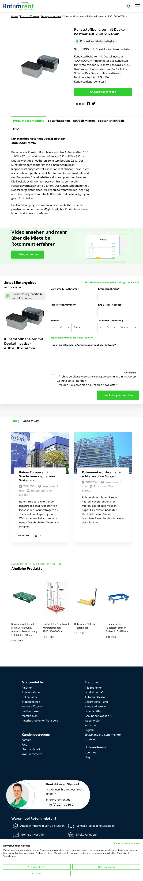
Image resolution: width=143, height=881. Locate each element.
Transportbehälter (51, 16)
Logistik (89, 730)
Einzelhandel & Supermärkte (103, 734)
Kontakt (26, 740)
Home (14, 16)
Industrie (90, 725)
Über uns (90, 752)
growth (39, 535)
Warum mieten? (32, 754)
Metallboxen (29, 716)
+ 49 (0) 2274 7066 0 (60, 804)
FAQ (16, 129)
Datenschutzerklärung (89, 376)
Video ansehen (28, 254)
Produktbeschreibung (28, 121)
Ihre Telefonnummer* (63, 304)
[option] (40, 66)
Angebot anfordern (103, 92)
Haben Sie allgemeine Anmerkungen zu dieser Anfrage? (83, 344)
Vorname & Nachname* (65, 288)
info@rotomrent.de (58, 799)
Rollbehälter (29, 697)
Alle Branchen (93, 687)
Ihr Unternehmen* (108, 288)
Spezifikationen (59, 121)
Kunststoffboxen (29, 16)
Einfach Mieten (84, 121)
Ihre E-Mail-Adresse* (110, 304)
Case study (31, 421)
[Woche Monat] (128, 328)
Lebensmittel (93, 711)
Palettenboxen (31, 711)
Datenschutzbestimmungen (126, 843)
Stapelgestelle (31, 702)
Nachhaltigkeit (31, 749)
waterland (24, 535)
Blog (16, 421)
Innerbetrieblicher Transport (40, 720)
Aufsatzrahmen (31, 692)
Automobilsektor (95, 697)
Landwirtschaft (94, 692)
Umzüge (90, 739)
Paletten (27, 687)
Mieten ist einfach (111, 121)
